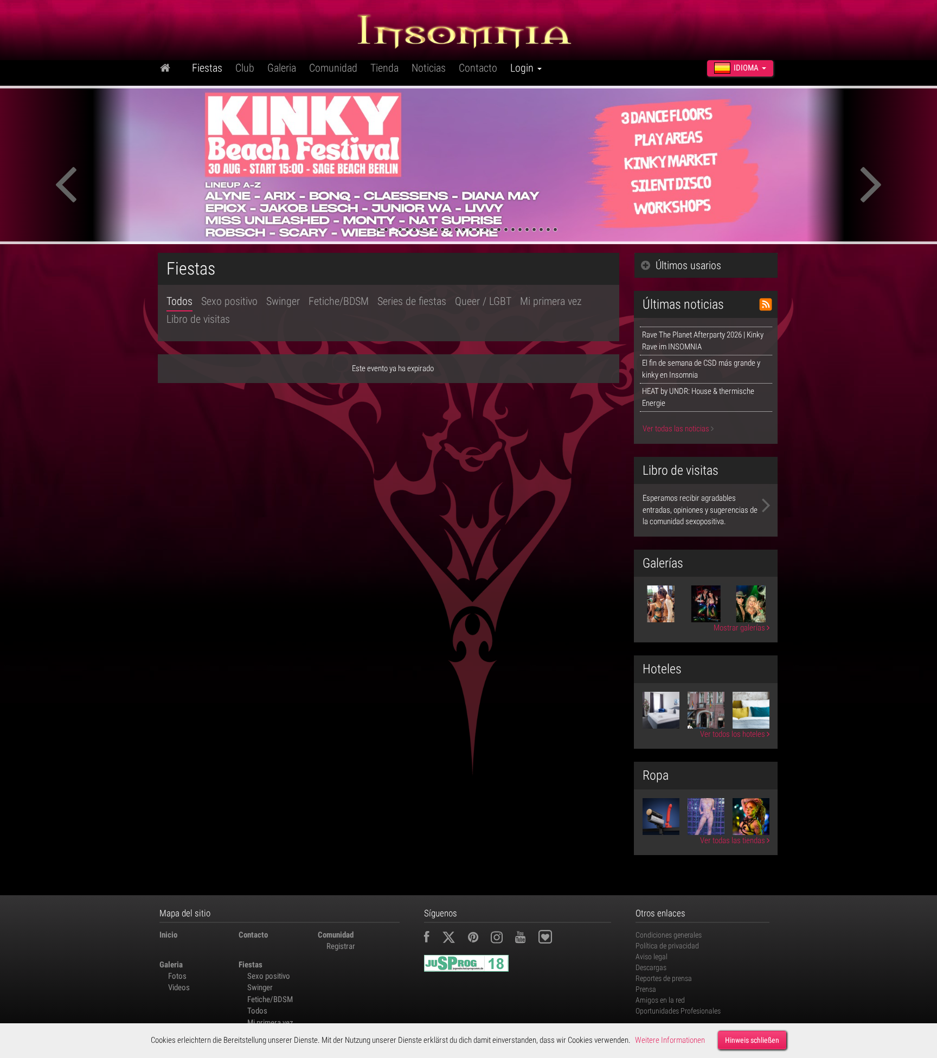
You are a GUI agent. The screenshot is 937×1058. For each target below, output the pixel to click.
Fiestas (207, 67)
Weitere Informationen (670, 1040)
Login (523, 67)
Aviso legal (652, 956)
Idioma (746, 68)
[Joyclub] (553, 938)
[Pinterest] (478, 938)
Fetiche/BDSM (339, 301)
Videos (179, 987)
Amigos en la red (660, 1000)
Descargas (651, 967)
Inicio (168, 935)
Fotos (177, 976)
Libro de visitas (198, 319)
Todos (179, 301)
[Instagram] (502, 938)
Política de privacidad (667, 945)
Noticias (429, 67)
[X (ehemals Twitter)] (454, 938)
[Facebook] (432, 938)
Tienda (384, 67)
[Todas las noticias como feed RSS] (765, 304)
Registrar (340, 946)
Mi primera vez (551, 301)
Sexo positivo (229, 301)
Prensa (646, 989)
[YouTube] (525, 938)
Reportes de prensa (664, 978)
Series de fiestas (411, 301)
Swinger (283, 301)
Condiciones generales (669, 934)
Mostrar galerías (740, 628)
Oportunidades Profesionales (678, 1010)
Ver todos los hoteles (733, 734)
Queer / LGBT (483, 301)
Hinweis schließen (752, 1040)
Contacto (478, 67)
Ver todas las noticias (677, 429)
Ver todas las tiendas (733, 840)
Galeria (281, 67)
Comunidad (333, 67)
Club (244, 67)
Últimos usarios (688, 265)
